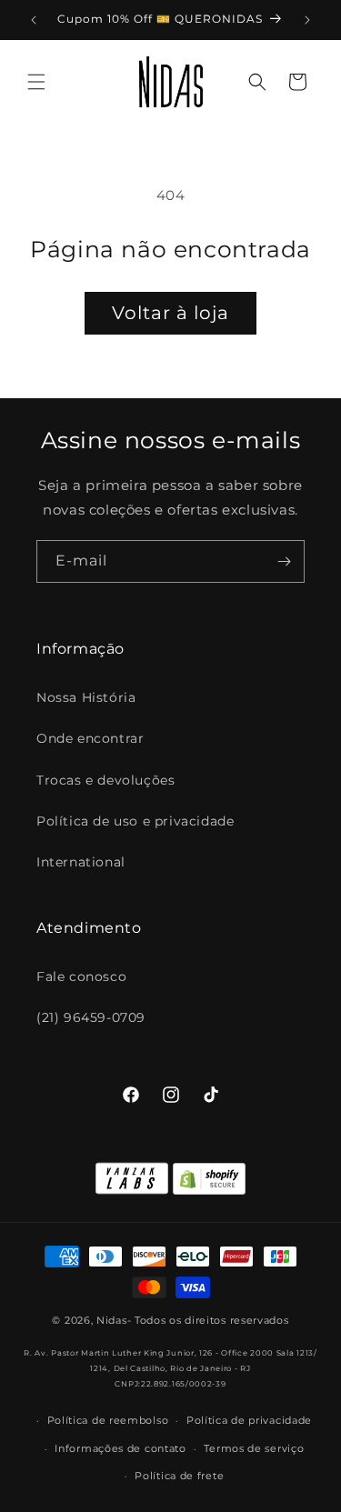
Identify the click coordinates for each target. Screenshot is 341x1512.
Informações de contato (120, 1448)
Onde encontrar (90, 738)
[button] (36, 82)
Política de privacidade (249, 1420)
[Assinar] (284, 561)
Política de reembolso (108, 1420)
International (80, 862)
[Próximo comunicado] (307, 20)
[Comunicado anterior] (34, 20)
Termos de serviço (254, 1448)
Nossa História (85, 697)
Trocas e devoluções (105, 780)
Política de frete (179, 1475)
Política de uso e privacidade (135, 821)
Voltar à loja (170, 313)
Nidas (111, 1320)
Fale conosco (81, 976)
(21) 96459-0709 (90, 1017)
